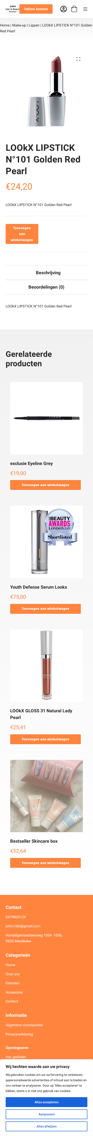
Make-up (19, 25)
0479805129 (16, 917)
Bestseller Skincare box (34, 841)
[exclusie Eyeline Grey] (46, 418)
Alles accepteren (47, 1102)
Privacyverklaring (19, 1034)
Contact (12, 1001)
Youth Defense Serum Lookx (38, 587)
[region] (46, 1097)
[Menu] (85, 9)
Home (4, 25)
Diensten (13, 983)
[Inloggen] (63, 9)
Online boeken (36, 9)
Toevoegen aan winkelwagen (22, 234)
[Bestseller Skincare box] (46, 796)
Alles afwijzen (47, 1126)
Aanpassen (47, 1114)
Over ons (13, 974)
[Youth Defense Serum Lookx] (46, 542)
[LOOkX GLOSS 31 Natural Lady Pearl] (46, 665)
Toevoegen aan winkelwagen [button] (45, 485)
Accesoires (15, 992)
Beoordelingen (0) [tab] (46, 287)
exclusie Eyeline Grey (31, 463)
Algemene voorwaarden (24, 1025)
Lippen (34, 25)
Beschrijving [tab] (48, 272)
